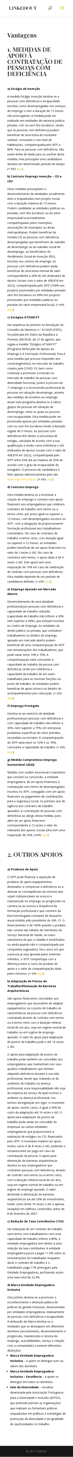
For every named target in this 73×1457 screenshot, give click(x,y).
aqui (19, 169)
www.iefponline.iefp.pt (21, 479)
